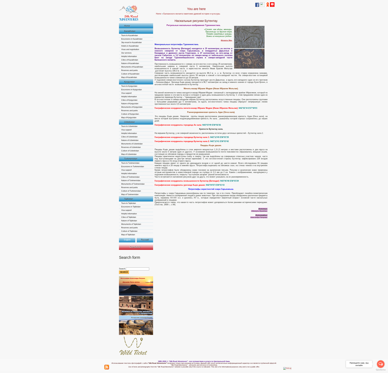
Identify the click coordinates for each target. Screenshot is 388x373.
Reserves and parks (129, 70)
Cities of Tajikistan (128, 217)
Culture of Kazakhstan (130, 74)
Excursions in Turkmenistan (132, 166)
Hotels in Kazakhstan (130, 46)
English (127, 240)
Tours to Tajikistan (128, 203)
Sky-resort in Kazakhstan (131, 42)
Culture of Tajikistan (129, 231)
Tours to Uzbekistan (129, 126)
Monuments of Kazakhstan (132, 67)
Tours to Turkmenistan (130, 163)
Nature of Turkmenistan (130, 180)
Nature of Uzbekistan (130, 140)
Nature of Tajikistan (129, 221)
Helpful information (129, 56)
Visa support (126, 93)
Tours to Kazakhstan (129, 35)
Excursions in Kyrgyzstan (131, 90)
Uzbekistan (129, 122)
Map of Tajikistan (128, 235)
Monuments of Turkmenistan (133, 184)
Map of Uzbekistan (129, 154)
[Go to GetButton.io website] (381, 370)
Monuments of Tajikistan (131, 224)
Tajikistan (128, 199)
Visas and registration (130, 49)
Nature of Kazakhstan (130, 63)
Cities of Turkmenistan (130, 177)
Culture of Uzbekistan (130, 151)
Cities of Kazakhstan (129, 60)
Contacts (135, 246)
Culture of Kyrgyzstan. (130, 114)
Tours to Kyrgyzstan (129, 86)
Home (127, 26)
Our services (126, 53)
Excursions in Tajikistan (130, 207)
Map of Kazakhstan (129, 77)
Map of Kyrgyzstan (128, 117)
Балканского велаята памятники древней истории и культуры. (192, 14)
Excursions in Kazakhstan (131, 39)
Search (122, 269)
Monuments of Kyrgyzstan (131, 107)
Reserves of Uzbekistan (131, 147)
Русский (145, 240)
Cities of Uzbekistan (129, 137)
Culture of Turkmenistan (131, 191)
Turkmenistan (130, 158)
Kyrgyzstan (129, 82)
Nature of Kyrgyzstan (129, 104)
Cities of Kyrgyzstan (129, 100)
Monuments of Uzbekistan (132, 144)
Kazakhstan (129, 31)
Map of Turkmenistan (130, 194)
